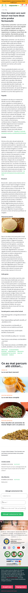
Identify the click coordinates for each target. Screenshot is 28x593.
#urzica (11, 355)
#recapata (20, 351)
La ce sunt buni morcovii (10, 372)
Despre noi (3, 531)
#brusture (4, 349)
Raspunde (17, 464)
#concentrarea (14, 349)
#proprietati (12, 351)
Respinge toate (20, 587)
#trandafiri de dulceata (8, 353)
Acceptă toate (7, 587)
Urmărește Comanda (8, 533)
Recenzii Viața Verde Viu (21, 531)
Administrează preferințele (9, 591)
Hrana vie (4, 370)
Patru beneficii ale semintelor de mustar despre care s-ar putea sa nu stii (13, 424)
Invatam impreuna (6, 395)
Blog (6, 10)
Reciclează (14, 535)
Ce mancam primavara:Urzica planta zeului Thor (13, 173)
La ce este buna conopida (10, 397)
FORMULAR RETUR (11, 531)
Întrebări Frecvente (22, 535)
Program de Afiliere (6, 535)
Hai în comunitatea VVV (19, 533)
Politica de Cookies (12, 577)
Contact (14, 537)
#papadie (4, 351)
